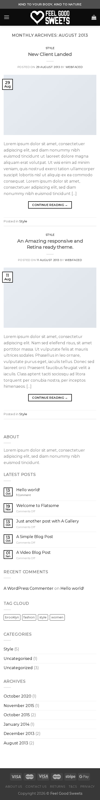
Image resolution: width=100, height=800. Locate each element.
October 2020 (17, 696)
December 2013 (19, 733)
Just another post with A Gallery (47, 521)
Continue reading (50, 205)
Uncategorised (18, 658)
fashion (29, 617)
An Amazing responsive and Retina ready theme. (50, 244)
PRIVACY (87, 786)
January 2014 (16, 724)
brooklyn (12, 617)
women (57, 617)
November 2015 (19, 705)
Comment (23, 495)
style (43, 617)
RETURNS (57, 786)
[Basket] (94, 17)
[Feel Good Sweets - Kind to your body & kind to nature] (50, 17)
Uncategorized (18, 667)
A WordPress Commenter (28, 588)
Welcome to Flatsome (37, 505)
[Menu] (6, 17)
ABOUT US (13, 786)
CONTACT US (36, 786)
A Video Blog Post (33, 552)
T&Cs (73, 786)
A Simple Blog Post (34, 536)
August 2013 (16, 743)
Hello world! (28, 490)
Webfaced (74, 67)
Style (50, 48)
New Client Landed (50, 54)
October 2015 (17, 715)
